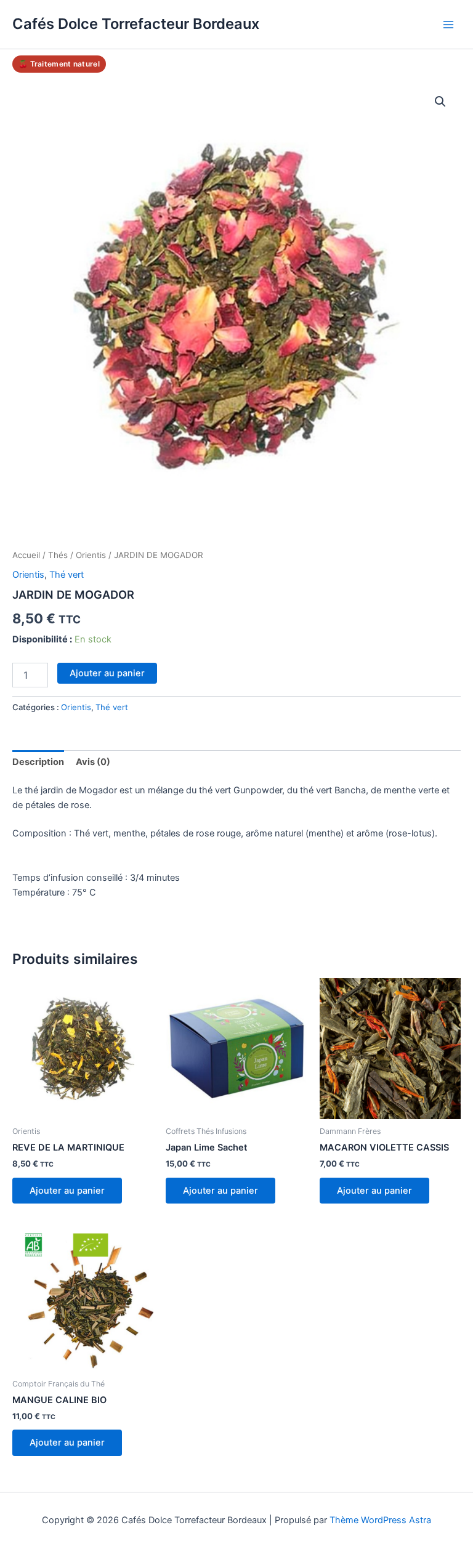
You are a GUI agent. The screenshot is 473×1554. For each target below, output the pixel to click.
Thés (58, 555)
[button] (440, 102)
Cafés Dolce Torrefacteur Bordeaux (135, 24)
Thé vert (66, 574)
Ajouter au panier (107, 673)
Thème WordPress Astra (380, 1520)
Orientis (91, 555)
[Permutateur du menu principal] (448, 24)
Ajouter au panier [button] (67, 1190)
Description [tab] (38, 761)
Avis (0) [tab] (93, 761)
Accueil (26, 555)
